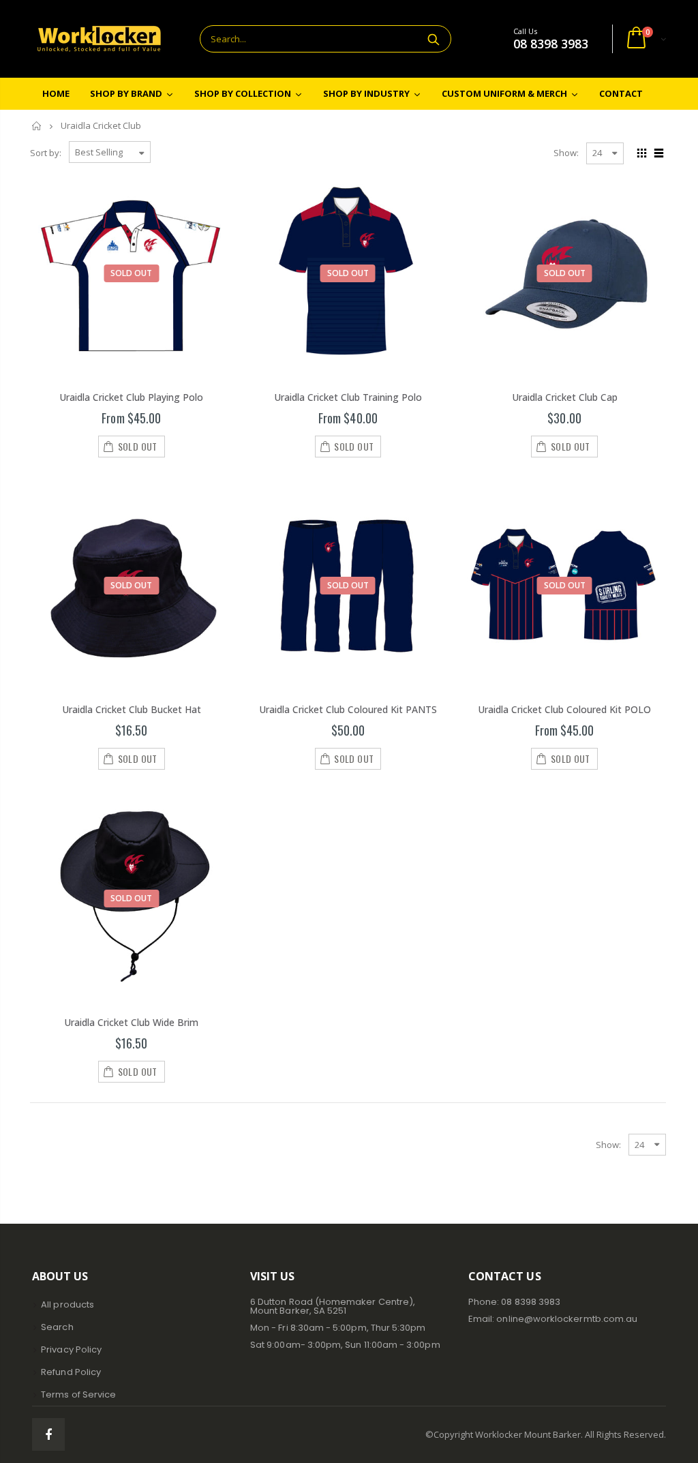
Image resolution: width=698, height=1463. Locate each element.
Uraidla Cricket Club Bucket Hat (131, 709)
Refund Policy (71, 1372)
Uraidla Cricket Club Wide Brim (131, 1022)
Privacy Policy (71, 1349)
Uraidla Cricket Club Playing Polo (131, 397)
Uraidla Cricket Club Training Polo (348, 397)
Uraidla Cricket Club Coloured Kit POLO (564, 709)
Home (37, 125)
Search (434, 39)
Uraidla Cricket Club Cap (565, 397)
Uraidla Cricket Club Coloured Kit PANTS (348, 709)
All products (67, 1304)
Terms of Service (78, 1394)
